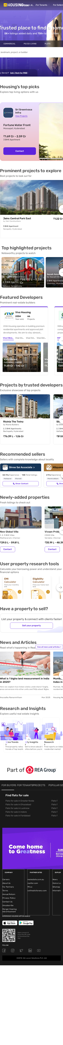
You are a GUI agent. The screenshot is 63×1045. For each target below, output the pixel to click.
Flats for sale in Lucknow (17, 808)
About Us (6, 883)
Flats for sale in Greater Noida (20, 800)
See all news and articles (49, 647)
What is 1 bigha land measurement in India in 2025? (24, 680)
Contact (19, 151)
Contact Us (7, 902)
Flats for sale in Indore (16, 812)
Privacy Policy (8, 898)
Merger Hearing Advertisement (9, 910)
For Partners (8, 887)
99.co (30, 887)
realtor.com (33, 883)
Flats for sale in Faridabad (18, 815)
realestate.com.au (36, 879)
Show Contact (21, 484)
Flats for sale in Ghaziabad (18, 804)
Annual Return (8, 894)
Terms (5, 891)
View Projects (21, 116)
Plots (47, 44)
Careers (5, 879)
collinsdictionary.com (37, 891)
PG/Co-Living (30, 44)
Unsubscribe (7, 905)
